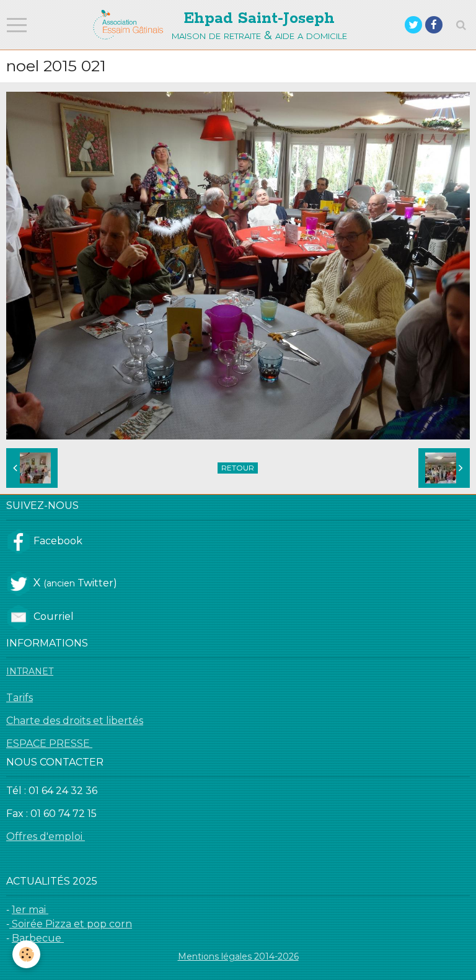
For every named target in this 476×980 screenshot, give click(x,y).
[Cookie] (26, 954)
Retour (237, 467)
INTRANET (29, 671)
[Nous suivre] (18, 540)
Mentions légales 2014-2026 (238, 956)
